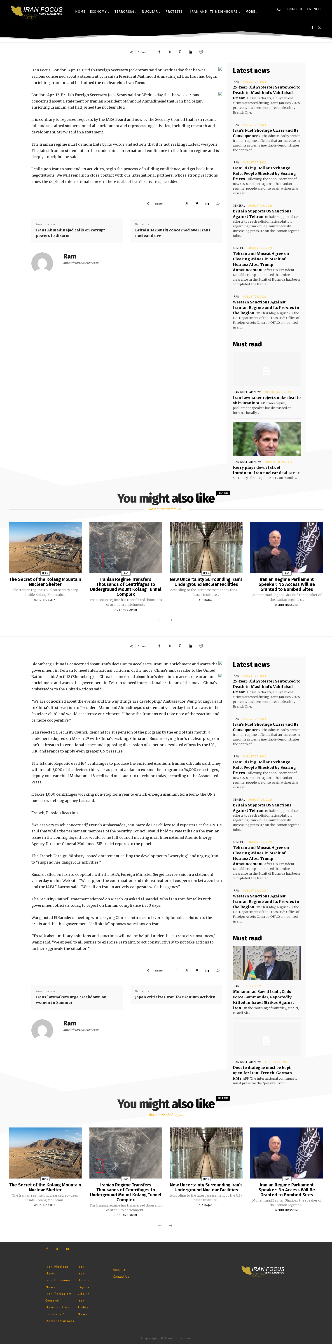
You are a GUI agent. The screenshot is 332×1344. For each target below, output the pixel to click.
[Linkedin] (190, 51)
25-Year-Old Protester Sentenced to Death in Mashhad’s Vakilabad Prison (266, 92)
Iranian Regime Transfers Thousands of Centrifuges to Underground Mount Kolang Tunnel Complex (125, 587)
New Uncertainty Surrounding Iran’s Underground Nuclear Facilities (206, 582)
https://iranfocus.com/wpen (80, 262)
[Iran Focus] (37, 11)
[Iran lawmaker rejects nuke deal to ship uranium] (267, 369)
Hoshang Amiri (126, 609)
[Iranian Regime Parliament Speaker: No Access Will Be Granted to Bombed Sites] (286, 547)
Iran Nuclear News (247, 392)
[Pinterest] (180, 51)
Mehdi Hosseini (45, 599)
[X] (319, 28)
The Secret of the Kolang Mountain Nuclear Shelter (45, 582)
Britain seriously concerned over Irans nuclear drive (172, 233)
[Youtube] (67, 1249)
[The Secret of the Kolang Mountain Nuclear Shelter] (45, 547)
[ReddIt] (200, 51)
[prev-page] (159, 620)
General (239, 205)
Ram (69, 256)
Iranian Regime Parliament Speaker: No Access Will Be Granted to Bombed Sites (287, 584)
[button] (279, 9)
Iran (236, 81)
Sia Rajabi (206, 599)
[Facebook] (312, 28)
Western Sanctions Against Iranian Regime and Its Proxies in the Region (266, 307)
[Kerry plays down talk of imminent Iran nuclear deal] (267, 439)
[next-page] (170, 620)
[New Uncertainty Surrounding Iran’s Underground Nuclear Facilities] (206, 547)
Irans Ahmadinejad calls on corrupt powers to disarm (70, 233)
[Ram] (44, 263)
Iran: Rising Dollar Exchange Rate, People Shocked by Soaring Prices (264, 173)
